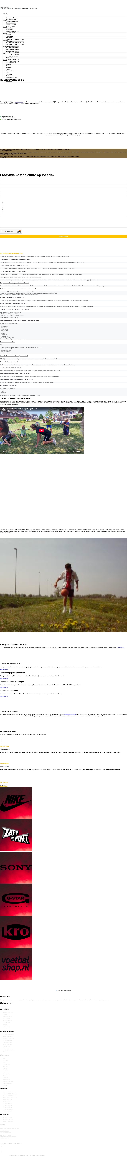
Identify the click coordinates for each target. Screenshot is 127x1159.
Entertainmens (9, 62)
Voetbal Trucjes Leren (11, 77)
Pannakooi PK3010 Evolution (16, 42)
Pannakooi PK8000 (14, 52)
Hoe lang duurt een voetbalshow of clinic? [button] (11, 253)
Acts (7, 57)
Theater (6, 201)
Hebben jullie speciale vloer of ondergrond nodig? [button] (14, 265)
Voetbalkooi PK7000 (14, 61)
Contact (5, 60)
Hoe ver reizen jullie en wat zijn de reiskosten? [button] (13, 271)
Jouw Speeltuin (6, 1028)
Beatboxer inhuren (7, 1020)
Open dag (8, 64)
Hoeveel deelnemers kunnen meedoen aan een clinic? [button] (15, 259)
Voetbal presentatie (11, 24)
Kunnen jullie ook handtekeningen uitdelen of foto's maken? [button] (16, 379)
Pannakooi (8, 37)
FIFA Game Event (10, 32)
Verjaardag (6, 204)
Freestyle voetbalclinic (12, 21)
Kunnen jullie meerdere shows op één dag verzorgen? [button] (15, 373)
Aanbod (5, 13)
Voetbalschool (9, 76)
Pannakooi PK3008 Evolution (16, 41)
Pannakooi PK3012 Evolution (16, 44)
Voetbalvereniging (8, 203)
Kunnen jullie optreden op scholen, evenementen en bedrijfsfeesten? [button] (19, 320)
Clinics (7, 61)
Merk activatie (9, 28)
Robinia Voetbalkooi (14, 63)
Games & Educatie (10, 26)
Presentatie (9, 67)
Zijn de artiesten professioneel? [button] (9, 362)
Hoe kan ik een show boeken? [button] (8, 385)
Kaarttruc (5, 1024)
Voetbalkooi (9, 57)
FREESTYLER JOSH (8, 1143)
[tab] (63, 253)
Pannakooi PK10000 (14, 54)
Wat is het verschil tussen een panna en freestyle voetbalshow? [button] (18, 289)
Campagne (8, 59)
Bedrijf (5, 208)
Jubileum (6, 207)
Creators (5, 20)
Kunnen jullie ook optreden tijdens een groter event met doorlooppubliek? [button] (20, 277)
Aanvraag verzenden (63, 236)
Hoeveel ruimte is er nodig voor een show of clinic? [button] (14, 309)
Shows (7, 72)
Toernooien (9, 74)
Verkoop (5, 33)
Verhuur (5, 27)
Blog (4, 53)
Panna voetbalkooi (10, 31)
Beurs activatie (10, 29)
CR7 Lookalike (6, 1018)
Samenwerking (9, 71)
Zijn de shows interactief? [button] (7, 342)
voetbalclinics (120, 647)
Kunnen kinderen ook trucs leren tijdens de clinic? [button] (14, 356)
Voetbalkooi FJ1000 (14, 59)
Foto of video (7, 211)
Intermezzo (7, 209)
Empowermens (6, 1026)
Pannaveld (8, 34)
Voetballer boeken (7, 1016)
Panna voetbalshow (11, 19)
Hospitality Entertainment (9, 1050)
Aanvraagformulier (40, 1155)
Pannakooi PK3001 (14, 47)
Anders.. (6, 212)
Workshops (5, 1085)
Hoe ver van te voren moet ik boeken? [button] (10, 367)
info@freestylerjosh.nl (5, 1132)
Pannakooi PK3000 (14, 46)
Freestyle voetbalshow (12, 18)
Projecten (8, 69)
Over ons (8, 66)
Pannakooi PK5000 (14, 51)
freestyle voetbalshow (70, 714)
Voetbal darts (9, 36)
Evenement (7, 205)
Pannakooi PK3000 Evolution (16, 39)
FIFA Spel (5, 1014)
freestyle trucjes (19, 102)
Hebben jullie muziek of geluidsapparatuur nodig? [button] (13, 303)
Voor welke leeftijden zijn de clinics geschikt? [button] (13, 297)
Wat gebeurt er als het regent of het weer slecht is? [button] (14, 283)
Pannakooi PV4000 (14, 49)
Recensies (5, 40)
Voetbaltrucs (6, 46)
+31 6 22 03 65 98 (4, 1131)
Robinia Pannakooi (13, 56)
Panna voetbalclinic (11, 23)
